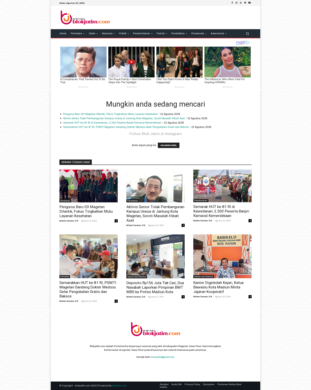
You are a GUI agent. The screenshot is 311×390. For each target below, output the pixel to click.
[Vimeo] (245, 3)
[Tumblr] (169, 365)
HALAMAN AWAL (169, 145)
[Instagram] (236, 3)
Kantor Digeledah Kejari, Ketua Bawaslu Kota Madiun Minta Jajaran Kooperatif (218, 287)
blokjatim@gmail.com (162, 357)
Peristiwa (64, 276)
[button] (247, 33)
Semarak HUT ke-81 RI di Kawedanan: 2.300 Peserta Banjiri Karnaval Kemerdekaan (112, 122)
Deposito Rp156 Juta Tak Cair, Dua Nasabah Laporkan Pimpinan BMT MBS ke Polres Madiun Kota (155, 287)
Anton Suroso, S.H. (69, 220)
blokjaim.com (119, 385)
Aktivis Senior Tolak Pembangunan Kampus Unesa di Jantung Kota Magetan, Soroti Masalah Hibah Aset (124, 118)
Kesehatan (65, 201)
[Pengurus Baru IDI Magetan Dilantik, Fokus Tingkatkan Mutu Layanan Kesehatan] (88, 186)
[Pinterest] (160, 365)
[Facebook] (232, 3)
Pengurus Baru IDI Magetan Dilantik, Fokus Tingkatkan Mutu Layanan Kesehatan (110, 113)
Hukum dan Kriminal (136, 276)
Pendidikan (132, 201)
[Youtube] (249, 3)
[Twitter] (241, 3)
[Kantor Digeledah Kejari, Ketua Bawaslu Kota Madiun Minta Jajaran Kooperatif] (222, 256)
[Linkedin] (150, 365)
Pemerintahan (200, 200)
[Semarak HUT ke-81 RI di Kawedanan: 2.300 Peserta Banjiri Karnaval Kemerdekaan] (222, 186)
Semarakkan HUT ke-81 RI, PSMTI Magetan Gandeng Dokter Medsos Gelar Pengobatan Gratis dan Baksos (126, 126)
